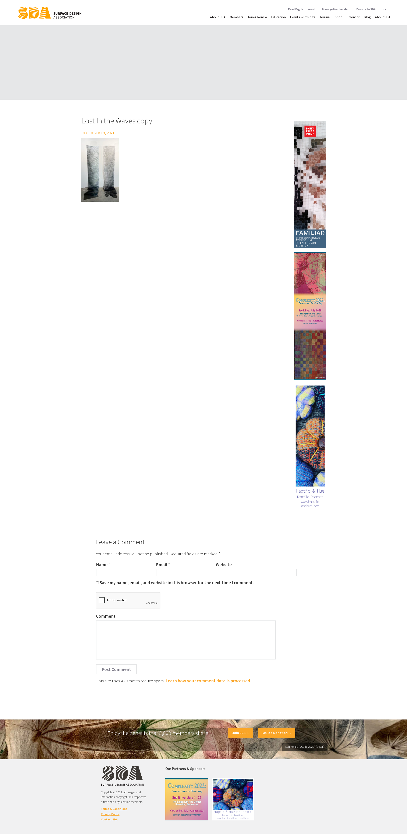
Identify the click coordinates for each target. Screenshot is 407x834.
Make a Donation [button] (275, 733)
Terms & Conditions (114, 809)
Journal (325, 17)
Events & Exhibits (302, 17)
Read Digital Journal (301, 9)
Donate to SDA (366, 9)
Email (161, 564)
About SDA (217, 17)
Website (224, 564)
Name (101, 564)
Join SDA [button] (238, 733)
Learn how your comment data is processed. (208, 681)
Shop (338, 17)
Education (278, 17)
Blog (367, 17)
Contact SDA (109, 819)
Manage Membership (335, 9)
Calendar (353, 17)
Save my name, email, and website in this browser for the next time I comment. (177, 582)
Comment (106, 616)
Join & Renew (257, 17)
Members (236, 17)
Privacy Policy (110, 814)
